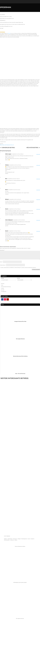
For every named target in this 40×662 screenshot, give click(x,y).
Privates (2, 288)
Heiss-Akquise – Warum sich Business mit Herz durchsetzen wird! (15, 520)
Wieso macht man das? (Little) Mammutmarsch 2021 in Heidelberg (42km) (17, 424)
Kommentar (2, 250)
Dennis (9, 33)
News (2, 285)
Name (1, 261)
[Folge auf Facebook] (2, 299)
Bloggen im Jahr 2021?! (6, 472)
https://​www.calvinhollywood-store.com (7, 144)
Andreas (7, 165)
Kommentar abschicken (36, 269)
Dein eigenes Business (20, 338)
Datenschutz (17, 657)
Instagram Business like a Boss (20, 321)
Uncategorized (3, 291)
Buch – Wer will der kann (20, 373)
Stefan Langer (8, 154)
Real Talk (2, 289)
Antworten (38, 154)
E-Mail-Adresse (3, 265)
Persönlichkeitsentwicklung (6, 286)
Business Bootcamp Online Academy (20, 356)
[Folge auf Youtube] (8, 299)
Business (2, 283)
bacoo (6, 189)
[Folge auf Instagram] (5, 299)
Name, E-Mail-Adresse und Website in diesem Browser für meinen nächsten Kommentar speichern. (18, 267)
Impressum (23, 657)
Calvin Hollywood (8, 220)
